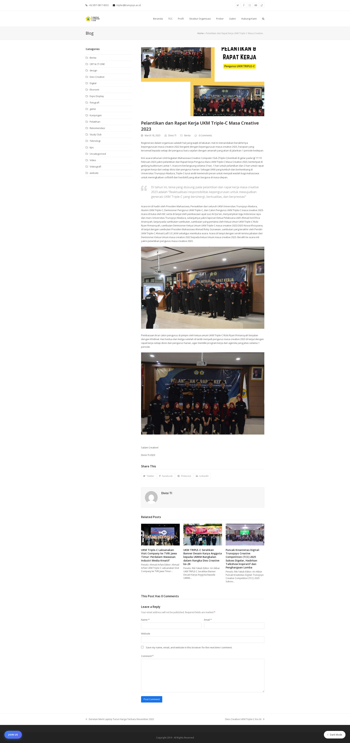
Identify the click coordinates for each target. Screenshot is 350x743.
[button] (263, 19)
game (93, 109)
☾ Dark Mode (334, 734)
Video (93, 160)
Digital (93, 83)
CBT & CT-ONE (97, 64)
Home (200, 33)
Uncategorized (98, 153)
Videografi (95, 166)
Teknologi (95, 140)
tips (92, 147)
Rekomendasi (97, 128)
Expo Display (97, 96)
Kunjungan (96, 115)
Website (145, 633)
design (93, 70)
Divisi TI (172, 135)
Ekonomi (94, 89)
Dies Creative (97, 76)
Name (145, 619)
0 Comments (205, 135)
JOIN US (13, 734)
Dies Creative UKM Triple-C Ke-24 (243, 719)
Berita (187, 135)
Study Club (96, 134)
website (94, 173)
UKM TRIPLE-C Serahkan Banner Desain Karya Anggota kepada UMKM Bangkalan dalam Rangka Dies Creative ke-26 (202, 557)
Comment (147, 656)
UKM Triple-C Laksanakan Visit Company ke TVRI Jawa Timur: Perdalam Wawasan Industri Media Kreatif (159, 555)
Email (208, 619)
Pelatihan (95, 121)
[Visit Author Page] (151, 497)
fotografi (94, 102)
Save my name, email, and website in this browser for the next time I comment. (189, 647)
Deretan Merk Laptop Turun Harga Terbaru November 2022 (120, 719)
